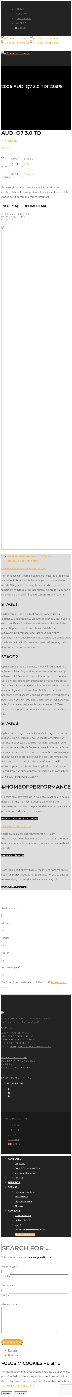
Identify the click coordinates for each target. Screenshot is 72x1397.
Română (13, 1355)
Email (5, 1276)
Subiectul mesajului (14, 1257)
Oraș (5, 1295)
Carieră (6, 1064)
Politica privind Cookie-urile (17, 1386)
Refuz (7, 1393)
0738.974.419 (21, 1043)
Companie (14, 1125)
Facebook (21, 14)
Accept (21, 1393)
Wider (13, 1119)
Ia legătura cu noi (14, 1057)
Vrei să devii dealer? (15, 1068)
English (12, 1350)
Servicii (13, 1135)
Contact (20, 9)
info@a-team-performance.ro (30, 1046)
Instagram (24, 18)
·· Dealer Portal (17, 1078)
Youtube (20, 23)
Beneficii (14, 1130)
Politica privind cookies (18, 1061)
